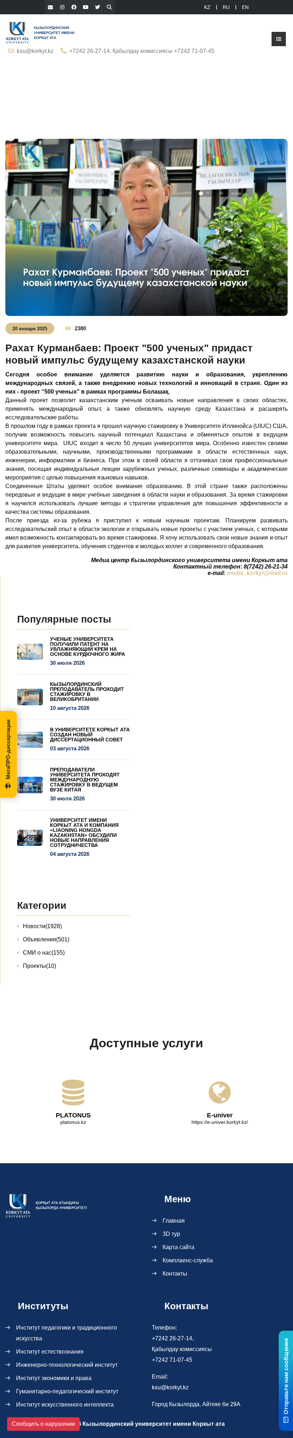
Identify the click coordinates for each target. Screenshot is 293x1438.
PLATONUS (73, 1115)
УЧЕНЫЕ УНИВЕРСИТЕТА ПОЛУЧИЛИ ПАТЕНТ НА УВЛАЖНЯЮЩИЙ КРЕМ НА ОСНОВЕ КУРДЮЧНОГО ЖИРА (87, 646)
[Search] (109, 7)
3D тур (171, 1234)
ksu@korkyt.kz (35, 51)
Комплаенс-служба (188, 1260)
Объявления (46, 939)
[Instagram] (62, 7)
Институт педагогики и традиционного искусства (66, 1333)
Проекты (39, 966)
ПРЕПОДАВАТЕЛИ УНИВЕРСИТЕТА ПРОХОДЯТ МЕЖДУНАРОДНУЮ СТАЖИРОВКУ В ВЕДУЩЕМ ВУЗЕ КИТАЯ (85, 780)
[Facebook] (74, 7)
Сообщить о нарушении (43, 1424)
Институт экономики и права (53, 1378)
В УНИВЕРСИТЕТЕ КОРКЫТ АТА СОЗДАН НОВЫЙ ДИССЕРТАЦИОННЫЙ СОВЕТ (90, 734)
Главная (174, 1221)
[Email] (50, 7)
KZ (207, 7)
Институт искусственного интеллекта (65, 1405)
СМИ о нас (44, 953)
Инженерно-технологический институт (67, 1365)
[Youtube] (85, 7)
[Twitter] (97, 7)
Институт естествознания (50, 1352)
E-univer (220, 1115)
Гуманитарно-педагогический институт (67, 1391)
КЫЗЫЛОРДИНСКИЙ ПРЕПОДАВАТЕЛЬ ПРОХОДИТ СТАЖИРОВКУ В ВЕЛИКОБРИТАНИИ (87, 691)
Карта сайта (178, 1247)
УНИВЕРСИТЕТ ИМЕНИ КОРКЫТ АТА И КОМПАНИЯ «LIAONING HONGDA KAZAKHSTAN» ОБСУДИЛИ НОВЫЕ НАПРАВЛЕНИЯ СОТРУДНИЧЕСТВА (84, 832)
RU (226, 7)
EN (245, 7)
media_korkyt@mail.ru (257, 573)
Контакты (175, 1274)
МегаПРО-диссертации (8, 749)
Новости (42, 926)
